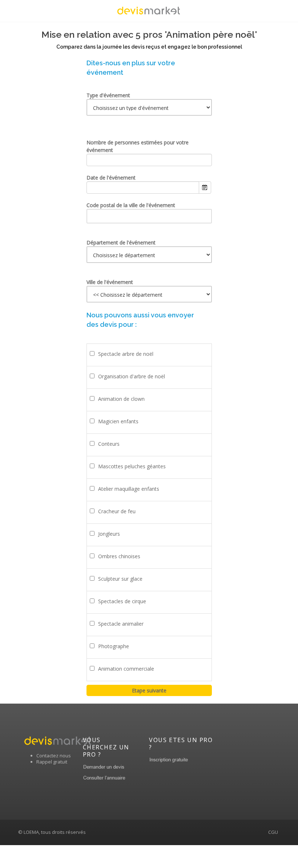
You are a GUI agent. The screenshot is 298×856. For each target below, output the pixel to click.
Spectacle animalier (121, 623)
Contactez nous (53, 755)
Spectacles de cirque (122, 601)
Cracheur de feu (117, 511)
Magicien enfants (118, 421)
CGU (273, 832)
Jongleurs (109, 533)
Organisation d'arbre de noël (131, 376)
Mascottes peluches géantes (132, 466)
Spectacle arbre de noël (125, 353)
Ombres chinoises (119, 556)
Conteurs (109, 443)
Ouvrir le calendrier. (205, 187)
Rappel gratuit (51, 761)
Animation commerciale (126, 668)
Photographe (113, 646)
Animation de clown (121, 398)
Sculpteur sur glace (120, 578)
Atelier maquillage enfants (128, 488)
